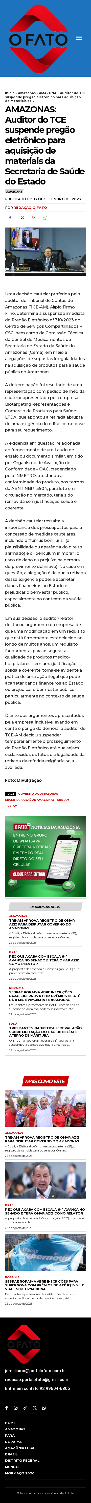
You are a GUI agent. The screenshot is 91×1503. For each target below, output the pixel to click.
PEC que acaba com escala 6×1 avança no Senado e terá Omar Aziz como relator (44, 960)
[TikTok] (25, 1408)
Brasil (14, 952)
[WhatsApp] (45, 218)
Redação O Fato (30, 207)
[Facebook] (10, 218)
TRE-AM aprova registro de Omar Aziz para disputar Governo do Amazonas (42, 924)
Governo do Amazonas (38, 793)
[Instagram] (15, 1408)
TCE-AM (11, 806)
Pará (13, 1023)
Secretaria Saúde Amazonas (30, 799)
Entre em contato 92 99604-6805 (37, 1388)
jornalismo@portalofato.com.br (35, 1370)
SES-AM (63, 799)
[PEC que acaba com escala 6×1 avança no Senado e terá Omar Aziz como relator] (45, 1180)
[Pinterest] (33, 218)
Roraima (16, 988)
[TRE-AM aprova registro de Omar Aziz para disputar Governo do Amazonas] (45, 1108)
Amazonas (27, 93)
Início (10, 93)
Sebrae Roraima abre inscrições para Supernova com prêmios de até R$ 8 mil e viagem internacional (44, 996)
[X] (22, 218)
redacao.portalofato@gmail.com (36, 1379)
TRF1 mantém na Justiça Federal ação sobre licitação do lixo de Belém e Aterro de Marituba (45, 1032)
